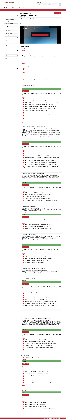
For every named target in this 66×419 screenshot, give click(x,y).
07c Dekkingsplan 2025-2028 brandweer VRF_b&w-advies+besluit (37, 198)
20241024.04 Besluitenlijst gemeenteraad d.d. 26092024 (35, 79)
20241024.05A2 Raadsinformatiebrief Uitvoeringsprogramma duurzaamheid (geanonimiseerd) (42, 102)
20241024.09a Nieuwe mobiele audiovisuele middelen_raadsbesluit (37, 256)
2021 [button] (6, 42)
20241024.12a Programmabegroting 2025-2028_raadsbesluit (36, 373)
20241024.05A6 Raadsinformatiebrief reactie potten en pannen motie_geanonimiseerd (41, 114)
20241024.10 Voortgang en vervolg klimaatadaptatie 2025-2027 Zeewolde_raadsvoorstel (41, 292)
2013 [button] (6, 63)
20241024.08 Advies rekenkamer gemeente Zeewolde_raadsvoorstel (37, 226)
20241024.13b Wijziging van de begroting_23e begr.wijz (35, 406)
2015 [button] (6, 58)
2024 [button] (6, 18)
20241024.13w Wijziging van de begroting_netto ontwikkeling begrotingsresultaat (40, 408)
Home (11, 9)
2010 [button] (6, 71)
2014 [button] (6, 60)
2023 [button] (6, 37)
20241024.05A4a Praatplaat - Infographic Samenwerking (36, 110)
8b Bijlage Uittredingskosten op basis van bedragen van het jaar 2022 (38, 228)
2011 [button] (6, 68)
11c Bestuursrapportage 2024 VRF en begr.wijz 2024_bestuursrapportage (38, 345)
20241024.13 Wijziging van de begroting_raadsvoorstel (35, 402)
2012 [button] (6, 66)
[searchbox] (47, 4)
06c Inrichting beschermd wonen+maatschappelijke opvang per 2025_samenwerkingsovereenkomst (41, 158)
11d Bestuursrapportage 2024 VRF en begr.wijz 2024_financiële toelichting (39, 347)
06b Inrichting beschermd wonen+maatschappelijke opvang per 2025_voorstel (39, 155)
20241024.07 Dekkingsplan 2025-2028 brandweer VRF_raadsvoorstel (37, 192)
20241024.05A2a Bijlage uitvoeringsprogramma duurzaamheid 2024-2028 (39, 104)
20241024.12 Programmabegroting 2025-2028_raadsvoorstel (36, 371)
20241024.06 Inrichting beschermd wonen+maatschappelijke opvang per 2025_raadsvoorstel (42, 151)
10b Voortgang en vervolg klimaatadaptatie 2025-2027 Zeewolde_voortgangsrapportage (41, 295)
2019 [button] (6, 47)
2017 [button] (6, 53)
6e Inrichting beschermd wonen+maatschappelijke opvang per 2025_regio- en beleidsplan (41, 162)
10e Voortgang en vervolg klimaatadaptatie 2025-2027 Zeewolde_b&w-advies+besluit (40, 301)
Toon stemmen (26, 91)
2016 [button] (6, 55)
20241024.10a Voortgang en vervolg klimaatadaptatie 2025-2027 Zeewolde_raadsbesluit (41, 293)
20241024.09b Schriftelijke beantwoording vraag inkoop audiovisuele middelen (39, 258)
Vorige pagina (58, 13)
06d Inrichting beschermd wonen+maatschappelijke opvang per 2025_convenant (40, 160)
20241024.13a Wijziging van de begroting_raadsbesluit (35, 404)
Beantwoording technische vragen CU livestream (34, 262)
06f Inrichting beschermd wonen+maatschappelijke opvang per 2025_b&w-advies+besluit (41, 164)
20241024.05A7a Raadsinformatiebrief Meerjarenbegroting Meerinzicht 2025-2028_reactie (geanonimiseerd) (39, 119)
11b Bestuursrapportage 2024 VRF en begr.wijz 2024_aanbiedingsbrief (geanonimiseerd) (41, 343)
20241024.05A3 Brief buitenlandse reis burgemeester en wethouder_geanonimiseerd (40, 106)
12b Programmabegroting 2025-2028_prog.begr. (34, 375)
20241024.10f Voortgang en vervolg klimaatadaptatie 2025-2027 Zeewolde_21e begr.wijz (41, 305)
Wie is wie (25, 7)
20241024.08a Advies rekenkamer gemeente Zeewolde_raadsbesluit (37, 224)
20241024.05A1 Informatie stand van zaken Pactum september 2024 (38, 100)
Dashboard (6, 7)
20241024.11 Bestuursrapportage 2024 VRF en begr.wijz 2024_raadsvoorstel (39, 339)
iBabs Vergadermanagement (49, 418)
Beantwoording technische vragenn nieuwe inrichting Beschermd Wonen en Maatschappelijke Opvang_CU (40, 167)
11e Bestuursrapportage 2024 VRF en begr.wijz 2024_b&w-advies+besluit (38, 349)
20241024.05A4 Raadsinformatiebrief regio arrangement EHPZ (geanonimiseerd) (40, 108)
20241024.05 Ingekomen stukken (31, 98)
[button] (60, 4)
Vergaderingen (13, 7)
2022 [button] (6, 40)
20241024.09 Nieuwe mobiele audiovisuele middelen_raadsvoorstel (37, 254)
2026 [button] (6, 12)
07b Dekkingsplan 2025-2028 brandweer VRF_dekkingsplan (36, 196)
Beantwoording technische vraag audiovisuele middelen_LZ (36, 260)
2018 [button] (6, 50)
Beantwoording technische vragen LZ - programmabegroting (36, 380)
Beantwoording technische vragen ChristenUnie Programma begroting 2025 (39, 382)
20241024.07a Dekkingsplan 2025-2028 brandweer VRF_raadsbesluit (37, 194)
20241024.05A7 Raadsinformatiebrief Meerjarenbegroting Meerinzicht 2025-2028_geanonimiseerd (41, 116)
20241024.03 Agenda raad (30, 69)
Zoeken (38, 2)
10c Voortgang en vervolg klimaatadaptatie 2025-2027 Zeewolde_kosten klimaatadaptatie (41, 297)
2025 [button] (6, 15)
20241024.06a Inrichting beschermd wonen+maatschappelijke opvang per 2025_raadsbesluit (42, 153)
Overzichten (19, 7)
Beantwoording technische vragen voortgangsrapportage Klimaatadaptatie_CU (39, 303)
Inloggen (58, 418)
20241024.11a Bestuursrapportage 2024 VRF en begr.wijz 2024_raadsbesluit (39, 341)
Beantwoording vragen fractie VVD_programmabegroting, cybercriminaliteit (39, 378)
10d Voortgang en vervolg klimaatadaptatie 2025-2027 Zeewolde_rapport (38, 299)
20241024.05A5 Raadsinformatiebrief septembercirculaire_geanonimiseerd (39, 112)
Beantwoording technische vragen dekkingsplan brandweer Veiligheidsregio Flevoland (41, 200)
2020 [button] (6, 45)
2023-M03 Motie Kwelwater (27, 312)
